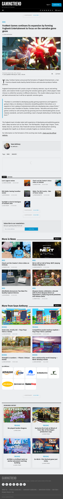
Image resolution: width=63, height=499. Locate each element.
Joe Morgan (6, 195)
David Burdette (38, 195)
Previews (35, 327)
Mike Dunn (18, 430)
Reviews (4, 327)
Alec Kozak (6, 205)
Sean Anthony (8, 34)
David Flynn (37, 184)
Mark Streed (46, 434)
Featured (9, 177)
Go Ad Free (36, 15)
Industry (14, 154)
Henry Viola (37, 298)
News (3, 22)
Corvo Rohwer (7, 182)
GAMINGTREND (10, 497)
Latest (4, 177)
